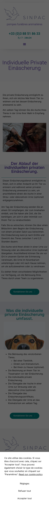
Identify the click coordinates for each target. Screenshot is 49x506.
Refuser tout (24, 490)
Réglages (24, 483)
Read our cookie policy (31, 474)
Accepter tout (24, 498)
